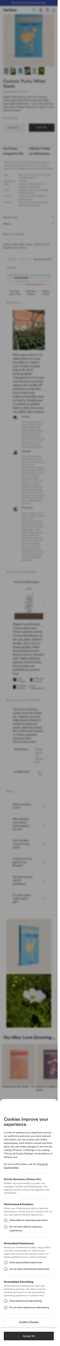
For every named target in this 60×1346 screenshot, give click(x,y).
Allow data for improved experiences (29, 1220)
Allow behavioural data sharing (26, 1301)
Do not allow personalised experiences (29, 1269)
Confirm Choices (29, 1322)
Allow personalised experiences (26, 1262)
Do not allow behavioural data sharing (29, 1307)
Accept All (29, 1336)
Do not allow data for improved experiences (26, 1229)
